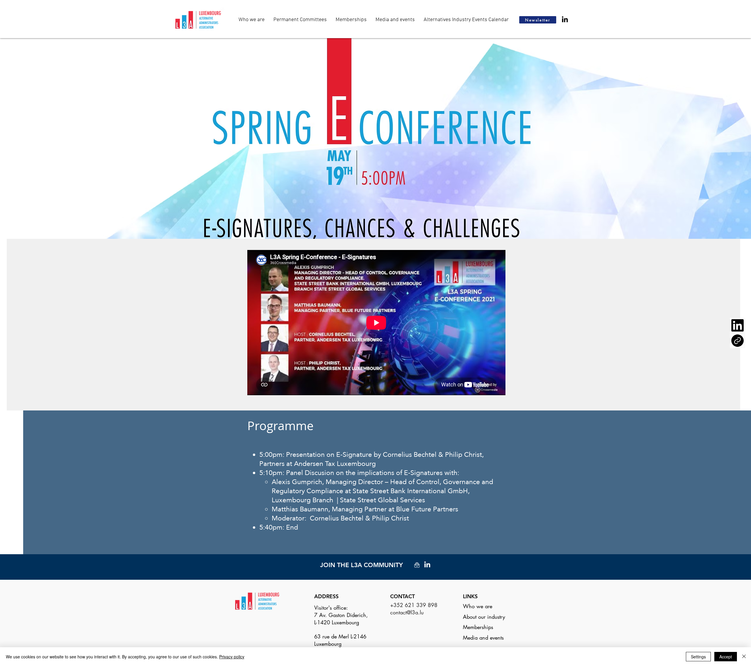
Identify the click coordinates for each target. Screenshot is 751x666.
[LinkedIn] (565, 19)
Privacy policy (231, 657)
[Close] (743, 656)
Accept (725, 657)
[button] (395, 19)
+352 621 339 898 (413, 604)
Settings (698, 657)
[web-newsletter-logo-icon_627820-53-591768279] (417, 565)
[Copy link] (737, 340)
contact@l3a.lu (407, 612)
